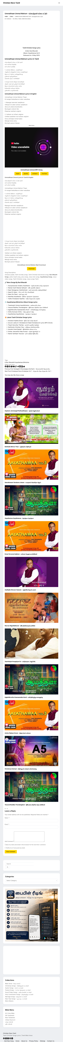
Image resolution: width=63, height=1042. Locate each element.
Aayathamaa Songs (46, 277)
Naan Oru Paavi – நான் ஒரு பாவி (17, 294)
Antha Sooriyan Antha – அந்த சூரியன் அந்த (21, 312)
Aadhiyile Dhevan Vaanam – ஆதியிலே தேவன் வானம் (20, 590)
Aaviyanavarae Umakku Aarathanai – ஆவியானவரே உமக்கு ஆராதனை (28, 285)
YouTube (44, 173)
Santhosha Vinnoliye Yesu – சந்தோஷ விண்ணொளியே (24, 327)
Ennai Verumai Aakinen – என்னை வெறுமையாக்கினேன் (21, 554)
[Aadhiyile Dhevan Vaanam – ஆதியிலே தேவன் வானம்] (31, 572)
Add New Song (9, 1041)
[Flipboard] (22, 367)
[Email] (14, 367)
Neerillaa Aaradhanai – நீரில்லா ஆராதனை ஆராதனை (23, 296)
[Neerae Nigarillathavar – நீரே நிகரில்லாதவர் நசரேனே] (31, 608)
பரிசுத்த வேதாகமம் (10, 1020)
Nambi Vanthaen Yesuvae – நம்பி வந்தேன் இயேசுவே (23, 333)
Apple (17, 173)
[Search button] (7, 867)
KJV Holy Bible (9, 1013)
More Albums (9, 1001)
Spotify (26, 173)
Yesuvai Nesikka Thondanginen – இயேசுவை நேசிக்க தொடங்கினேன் (28, 307)
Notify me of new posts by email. (15, 848)
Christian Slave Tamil (11, 3)
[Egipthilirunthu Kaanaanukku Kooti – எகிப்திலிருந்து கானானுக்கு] (31, 679)
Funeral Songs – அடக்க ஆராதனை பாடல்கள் (18, 990)
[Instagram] (8, 1039)
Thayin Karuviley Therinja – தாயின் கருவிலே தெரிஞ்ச (23, 325)
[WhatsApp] (12, 367)
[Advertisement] (31, 34)
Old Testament (9, 1015)
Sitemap (42, 1041)
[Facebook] (6, 367)
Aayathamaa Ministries (21, 362)
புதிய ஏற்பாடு (8, 1024)
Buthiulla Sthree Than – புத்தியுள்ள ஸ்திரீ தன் (18, 446)
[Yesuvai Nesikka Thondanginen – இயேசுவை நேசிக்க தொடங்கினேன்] (31, 787)
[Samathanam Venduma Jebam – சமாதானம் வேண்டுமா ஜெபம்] (31, 464)
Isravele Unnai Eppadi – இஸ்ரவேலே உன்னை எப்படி (22, 329)
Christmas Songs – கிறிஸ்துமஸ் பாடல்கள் (17, 986)
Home (17, 1041)
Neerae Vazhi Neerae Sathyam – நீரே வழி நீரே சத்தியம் (24, 288)
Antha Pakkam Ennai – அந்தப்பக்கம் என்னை (18, 733)
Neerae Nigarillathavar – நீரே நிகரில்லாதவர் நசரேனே (20, 626)
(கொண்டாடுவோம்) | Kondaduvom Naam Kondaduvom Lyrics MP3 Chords (30, 323)
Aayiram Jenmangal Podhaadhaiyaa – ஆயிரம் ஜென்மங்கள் (22, 411)
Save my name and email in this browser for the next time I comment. (26, 844)
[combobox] (19, 863)
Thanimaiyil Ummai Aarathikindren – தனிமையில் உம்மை (24, 305)
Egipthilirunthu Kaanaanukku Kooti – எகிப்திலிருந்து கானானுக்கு (27, 310)
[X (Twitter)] (8, 367)
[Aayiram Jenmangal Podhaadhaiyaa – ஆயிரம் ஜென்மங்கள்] (31, 393)
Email (7, 824)
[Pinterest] (10, 367)
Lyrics (16, 18)
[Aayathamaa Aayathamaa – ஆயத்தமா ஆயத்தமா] (31, 500)
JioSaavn (34, 173)
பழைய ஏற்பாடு (9, 1022)
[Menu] (59, 3)
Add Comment (9, 841)
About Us (24, 1041)
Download (31, 268)
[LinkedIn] (20, 367)
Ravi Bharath (9, 362)
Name (7, 818)
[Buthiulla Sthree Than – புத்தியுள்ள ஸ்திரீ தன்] (31, 429)
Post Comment (10, 851)
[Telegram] (18, 367)
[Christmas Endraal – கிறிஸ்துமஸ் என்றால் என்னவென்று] (31, 751)
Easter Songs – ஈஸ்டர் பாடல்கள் (14, 988)
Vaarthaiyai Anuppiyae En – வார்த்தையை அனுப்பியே (20, 661)
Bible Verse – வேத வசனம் (12, 983)
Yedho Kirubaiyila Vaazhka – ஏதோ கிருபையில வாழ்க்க (24, 298)
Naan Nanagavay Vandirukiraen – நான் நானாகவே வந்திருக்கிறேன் (27, 290)
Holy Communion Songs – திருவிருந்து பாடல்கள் (19, 994)
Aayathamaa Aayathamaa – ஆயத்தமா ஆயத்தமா (22, 314)
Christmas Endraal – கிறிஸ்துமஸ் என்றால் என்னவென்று (21, 769)
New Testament (10, 1017)
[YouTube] (12, 1039)
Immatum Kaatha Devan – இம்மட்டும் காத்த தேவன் (23, 320)
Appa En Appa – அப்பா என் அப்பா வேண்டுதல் (21, 292)
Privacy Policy (33, 1041)
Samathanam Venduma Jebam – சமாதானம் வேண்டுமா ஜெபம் (23, 482)
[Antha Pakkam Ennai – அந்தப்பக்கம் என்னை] (31, 715)
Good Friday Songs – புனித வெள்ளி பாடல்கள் (18, 992)
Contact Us (50, 1041)
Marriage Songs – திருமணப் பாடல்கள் (16, 996)
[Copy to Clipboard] (16, 367)
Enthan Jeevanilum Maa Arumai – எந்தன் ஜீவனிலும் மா (24, 331)
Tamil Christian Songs (24, 18)
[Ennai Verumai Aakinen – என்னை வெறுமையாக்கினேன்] (31, 536)
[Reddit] (24, 367)
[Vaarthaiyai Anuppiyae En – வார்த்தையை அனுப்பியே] (31, 643)
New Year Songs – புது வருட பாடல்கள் (16, 999)
